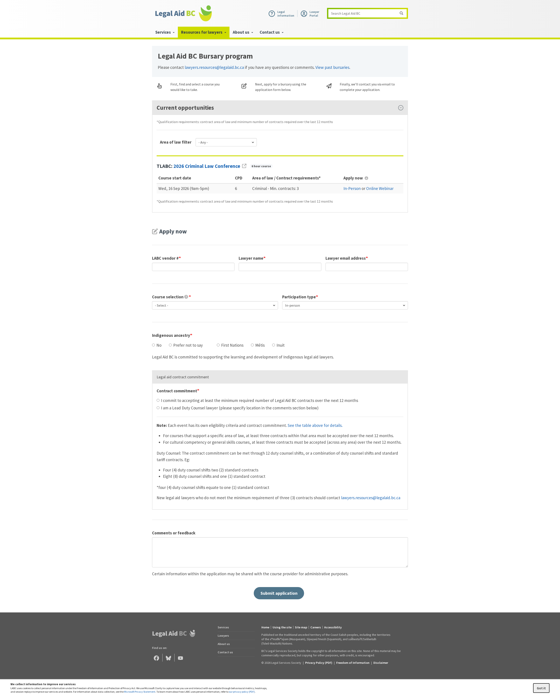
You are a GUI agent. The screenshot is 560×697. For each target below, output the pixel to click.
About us (224, 644)
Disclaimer (380, 663)
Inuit (280, 345)
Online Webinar (380, 188)
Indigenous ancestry (171, 335)
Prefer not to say (188, 345)
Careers (315, 627)
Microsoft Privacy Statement (139, 691)
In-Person (352, 188)
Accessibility (333, 627)
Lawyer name (251, 258)
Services (223, 627)
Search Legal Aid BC (345, 13)
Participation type (299, 296)
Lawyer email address (346, 258)
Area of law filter (175, 142)
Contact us (225, 652)
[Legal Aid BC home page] (183, 13)
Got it (541, 688)
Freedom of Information (352, 663)
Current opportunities (185, 107)
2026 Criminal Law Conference (206, 166)
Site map (301, 627)
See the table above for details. (315, 425)
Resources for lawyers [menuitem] (202, 32)
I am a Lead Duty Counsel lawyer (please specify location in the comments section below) (239, 407)
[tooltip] (186, 297)
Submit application (279, 593)
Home (265, 627)
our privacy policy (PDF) (242, 691)
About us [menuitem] (241, 32)
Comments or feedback (173, 532)
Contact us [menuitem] (270, 32)
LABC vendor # (165, 258)
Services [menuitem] (163, 32)
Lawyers (223, 636)
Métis (260, 345)
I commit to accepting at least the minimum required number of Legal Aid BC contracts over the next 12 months (259, 400)
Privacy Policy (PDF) (318, 663)
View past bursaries (332, 67)
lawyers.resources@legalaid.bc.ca (214, 67)
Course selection (169, 296)
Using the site (282, 627)
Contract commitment (177, 390)
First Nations (232, 345)
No (158, 345)
